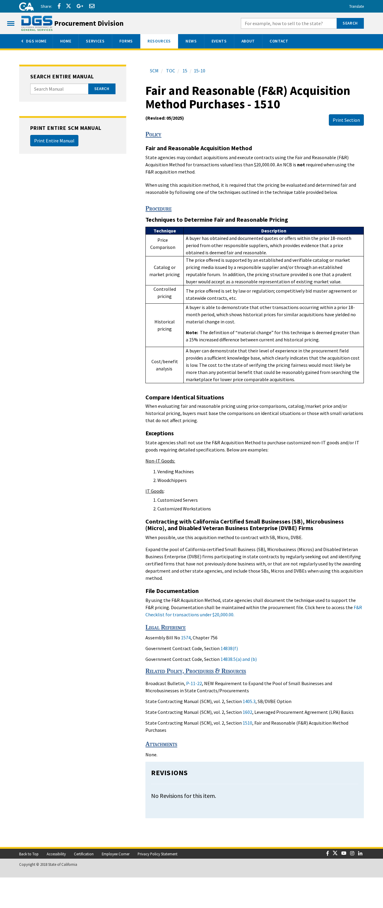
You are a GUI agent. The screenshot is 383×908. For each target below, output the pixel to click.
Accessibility (56, 853)
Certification (84, 853)
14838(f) (229, 648)
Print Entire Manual (54, 141)
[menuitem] (33, 41)
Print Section (346, 120)
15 (184, 71)
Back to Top (29, 853)
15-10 (199, 71)
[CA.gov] (24, 7)
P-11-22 (194, 683)
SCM (154, 71)
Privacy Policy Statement (157, 853)
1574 (186, 638)
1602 (247, 712)
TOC (170, 71)
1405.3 (249, 701)
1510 (247, 723)
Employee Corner (116, 853)
